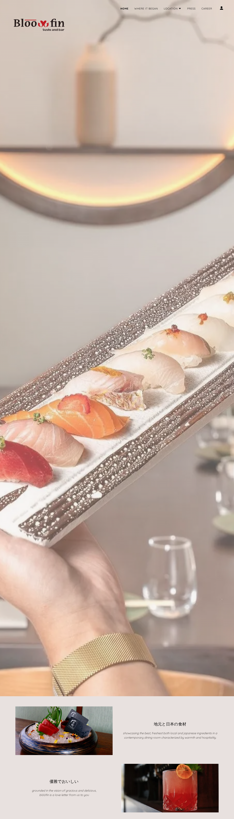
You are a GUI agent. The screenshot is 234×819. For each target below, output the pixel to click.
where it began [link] (146, 8)
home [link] (124, 8)
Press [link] (191, 8)
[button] (172, 8)
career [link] (206, 8)
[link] (39, 7)
